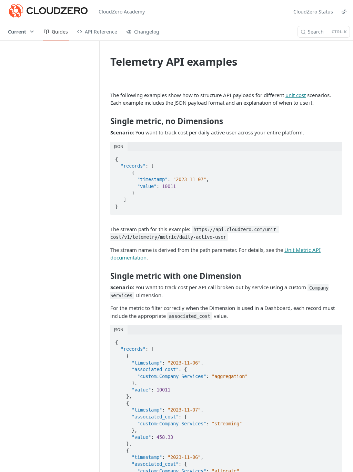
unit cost (295, 95)
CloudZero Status (313, 11)
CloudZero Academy (122, 11)
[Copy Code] (333, 157)
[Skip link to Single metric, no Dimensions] (106, 121)
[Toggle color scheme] (344, 11)
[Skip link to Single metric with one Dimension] (106, 275)
